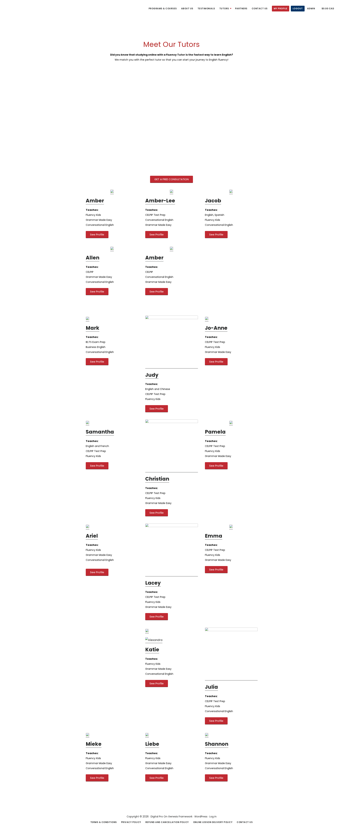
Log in (213, 816)
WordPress (200, 816)
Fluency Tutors (16, 8)
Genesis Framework (180, 816)
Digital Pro (157, 816)
